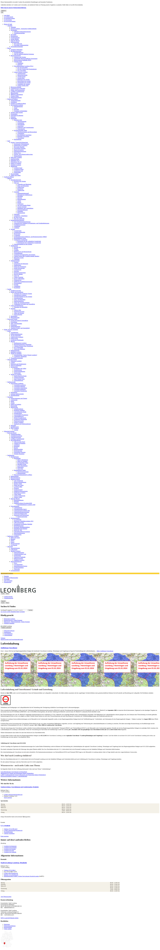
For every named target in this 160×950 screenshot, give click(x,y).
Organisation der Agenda (23, 82)
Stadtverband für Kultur (20, 376)
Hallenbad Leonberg (16, 361)
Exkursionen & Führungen (21, 263)
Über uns (16, 183)
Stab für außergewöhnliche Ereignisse (24, 54)
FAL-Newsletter (21, 70)
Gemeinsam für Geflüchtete (18, 88)
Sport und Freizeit (12, 359)
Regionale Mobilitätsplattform (22, 527)
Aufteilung (17, 445)
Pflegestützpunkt (15, 317)
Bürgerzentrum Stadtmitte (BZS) (22, 60)
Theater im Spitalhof (16, 353)
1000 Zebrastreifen (19, 522)
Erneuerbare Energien (20, 148)
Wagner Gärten (18, 497)
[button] (6, 700)
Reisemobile (14, 406)
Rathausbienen (18, 156)
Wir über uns (17, 247)
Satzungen (17, 214)
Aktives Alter (17, 310)
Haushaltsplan (17, 139)
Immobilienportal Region (20, 566)
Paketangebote (21, 212)
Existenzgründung (19, 567)
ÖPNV (12, 540)
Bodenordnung (15, 476)
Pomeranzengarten (19, 421)
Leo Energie (14, 545)
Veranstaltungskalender (17, 46)
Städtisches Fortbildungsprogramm (23, 281)
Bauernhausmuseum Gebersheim (22, 344)
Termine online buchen (17, 112)
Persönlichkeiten (15, 395)
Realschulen (17, 233)
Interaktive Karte (21, 464)
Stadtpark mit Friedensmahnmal (22, 424)
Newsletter (13, 34)
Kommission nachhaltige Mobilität (23, 524)
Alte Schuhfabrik (18, 480)
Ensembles (20, 211)
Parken (12, 542)
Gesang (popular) (21, 206)
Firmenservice (17, 280)
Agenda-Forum (21, 76)
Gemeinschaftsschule (19, 232)
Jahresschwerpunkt (22, 75)
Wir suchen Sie (18, 43)
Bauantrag (16, 446)
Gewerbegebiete (18, 564)
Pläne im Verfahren (22, 461)
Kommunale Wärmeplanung (21, 144)
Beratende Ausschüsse (23, 136)
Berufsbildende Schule (20, 238)
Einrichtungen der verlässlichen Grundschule (29, 242)
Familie (9, 289)
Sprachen (16, 271)
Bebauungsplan (21, 473)
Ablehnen (3, 10)
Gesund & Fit (17, 269)
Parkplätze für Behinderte (20, 307)
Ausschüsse (20, 126)
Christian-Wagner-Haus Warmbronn (23, 346)
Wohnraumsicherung (16, 97)
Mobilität (16, 501)
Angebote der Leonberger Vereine (23, 293)
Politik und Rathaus (12, 99)
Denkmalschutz (18, 451)
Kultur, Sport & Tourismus (11, 329)
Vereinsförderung (18, 380)
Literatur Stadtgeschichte (17, 394)
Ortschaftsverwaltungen (17, 115)
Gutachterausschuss (16, 437)
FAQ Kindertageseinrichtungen (22, 221)
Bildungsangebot (18, 558)
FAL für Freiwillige (22, 67)
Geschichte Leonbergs (20, 385)
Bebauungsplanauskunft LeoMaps (23, 474)
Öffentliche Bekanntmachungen (22, 31)
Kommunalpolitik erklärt (20, 130)
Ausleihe (16, 250)
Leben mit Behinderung (17, 305)
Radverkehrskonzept (19, 533)
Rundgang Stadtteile (19, 410)
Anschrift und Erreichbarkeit (11, 639)
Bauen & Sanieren (19, 150)
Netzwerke (17, 569)
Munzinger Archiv (19, 257)
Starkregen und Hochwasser (21, 515)
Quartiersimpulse (15, 37)
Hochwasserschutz (22, 516)
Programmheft (18, 283)
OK (2, 12)
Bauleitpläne (17, 458)
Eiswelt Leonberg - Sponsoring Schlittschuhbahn (23, 28)
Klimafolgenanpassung (20, 151)
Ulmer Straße (17, 494)
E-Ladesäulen (17, 519)
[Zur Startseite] (36, 592)
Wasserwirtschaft (15, 543)
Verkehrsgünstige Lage (20, 554)
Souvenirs (13, 425)
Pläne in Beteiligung (22, 459)
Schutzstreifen (17, 534)
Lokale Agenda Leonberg (21, 72)
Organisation (14, 114)
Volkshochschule (15, 260)
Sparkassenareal (18, 489)
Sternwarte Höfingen (19, 349)
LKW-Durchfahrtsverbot (20, 513)
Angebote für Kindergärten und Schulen (24, 254)
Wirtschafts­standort (19, 552)
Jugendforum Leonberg (20, 295)
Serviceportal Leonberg (17, 105)
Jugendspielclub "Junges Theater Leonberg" (25, 355)
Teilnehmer (20, 63)
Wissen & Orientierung (20, 266)
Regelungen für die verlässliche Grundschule (29, 241)
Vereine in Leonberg (16, 374)
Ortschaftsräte (21, 124)
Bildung (9, 178)
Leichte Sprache (8, 596)
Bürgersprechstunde (16, 87)
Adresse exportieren (9, 833)
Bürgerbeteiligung (15, 477)
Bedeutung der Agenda (23, 79)
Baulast (16, 448)
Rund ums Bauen (11, 433)
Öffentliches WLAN (16, 162)
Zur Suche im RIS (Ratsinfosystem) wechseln (13, 611)
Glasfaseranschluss (16, 434)
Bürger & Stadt (8, 24)
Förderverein (20, 187)
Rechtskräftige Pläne (22, 462)
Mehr (105, 651)
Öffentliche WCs (15, 160)
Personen (16, 109)
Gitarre (19, 201)
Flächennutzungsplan (22, 471)
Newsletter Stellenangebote (21, 45)
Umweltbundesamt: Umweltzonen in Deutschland (14, 772)
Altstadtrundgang (18, 409)
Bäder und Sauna (15, 537)
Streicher (19, 198)
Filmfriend (17, 259)
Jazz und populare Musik (23, 205)
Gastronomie (14, 400)
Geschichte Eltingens (19, 386)
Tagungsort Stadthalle (19, 557)
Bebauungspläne (18, 449)
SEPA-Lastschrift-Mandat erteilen (9, 918)
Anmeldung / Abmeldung (20, 215)
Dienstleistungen (18, 106)
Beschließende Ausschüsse (24, 135)
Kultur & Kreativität (19, 268)
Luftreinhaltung (18, 507)
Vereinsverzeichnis (19, 377)
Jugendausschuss (18, 298)
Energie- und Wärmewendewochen (23, 154)
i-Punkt (12, 403)
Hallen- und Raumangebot (18, 90)
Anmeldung (17, 226)
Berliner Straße (18, 483)
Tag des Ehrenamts (16, 335)
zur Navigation (8, 20)
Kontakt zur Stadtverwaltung (18, 103)
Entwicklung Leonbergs (17, 383)
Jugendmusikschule (16, 180)
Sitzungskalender (21, 121)
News (15, 563)
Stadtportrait (14, 166)
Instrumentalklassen (22, 209)
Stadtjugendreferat (19, 301)
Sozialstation (14, 316)
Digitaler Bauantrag (19, 453)
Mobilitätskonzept (18, 525)
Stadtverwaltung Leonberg (14, 863)
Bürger (9, 48)
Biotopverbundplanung (20, 482)
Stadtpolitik (14, 118)
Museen (13, 341)
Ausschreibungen (15, 548)
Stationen (19, 64)
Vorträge (16, 262)
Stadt (8, 141)
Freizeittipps (14, 322)
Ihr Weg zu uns (18, 217)
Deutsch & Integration (20, 272)
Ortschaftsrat (20, 138)
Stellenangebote (15, 42)
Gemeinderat (20, 123)
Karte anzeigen (8, 797)
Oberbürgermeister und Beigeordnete (27, 132)
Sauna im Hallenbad (16, 365)
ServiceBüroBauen (16, 440)
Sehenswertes (14, 407)
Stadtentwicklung (15, 479)
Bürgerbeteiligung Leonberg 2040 (26, 504)
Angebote (16, 192)
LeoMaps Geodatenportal (17, 91)
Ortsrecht (13, 117)
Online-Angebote (18, 277)
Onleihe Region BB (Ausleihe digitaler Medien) (26, 256)
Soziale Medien (15, 39)
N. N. (5, 825)
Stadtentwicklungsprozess (21, 491)
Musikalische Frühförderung (24, 195)
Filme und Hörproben (23, 186)
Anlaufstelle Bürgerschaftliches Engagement (25, 58)
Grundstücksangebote (16, 436)
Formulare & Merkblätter (20, 111)
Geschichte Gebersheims (20, 388)
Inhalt (2, 639)
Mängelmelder (14, 93)
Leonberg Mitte (18, 486)
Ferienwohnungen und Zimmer (19, 398)
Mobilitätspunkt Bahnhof (20, 528)
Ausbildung (14, 102)
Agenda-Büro (21, 78)
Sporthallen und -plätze (20, 368)
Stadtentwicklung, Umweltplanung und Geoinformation (20, 787)
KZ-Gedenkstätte (18, 347)
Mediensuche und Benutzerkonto (22, 251)
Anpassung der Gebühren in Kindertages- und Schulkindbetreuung (31, 223)
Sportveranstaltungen (19, 371)
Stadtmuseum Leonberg (20, 343)
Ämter (15, 108)
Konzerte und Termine (20, 181)
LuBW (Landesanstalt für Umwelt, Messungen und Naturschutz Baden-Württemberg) (23, 775)
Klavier (19, 202)
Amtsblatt (13, 27)
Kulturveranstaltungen (16, 334)
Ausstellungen (14, 332)
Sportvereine (17, 373)
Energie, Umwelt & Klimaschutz (19, 142)
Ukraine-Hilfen (15, 96)
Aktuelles (9, 25)
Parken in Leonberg (16, 163)
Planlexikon (20, 467)
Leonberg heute (18, 168)
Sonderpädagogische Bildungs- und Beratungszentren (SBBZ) (30, 236)
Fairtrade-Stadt (18, 61)
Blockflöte (20, 196)
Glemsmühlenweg (19, 416)
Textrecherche (21, 129)
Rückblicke (20, 189)
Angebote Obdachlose (16, 49)
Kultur (9, 331)
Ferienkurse (14, 325)
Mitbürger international (17, 94)
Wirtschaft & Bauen (9, 431)
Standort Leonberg (15, 551)
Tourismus (10, 397)
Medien (16, 248)
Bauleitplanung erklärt (20, 470)
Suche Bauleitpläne (22, 465)
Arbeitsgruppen (21, 73)
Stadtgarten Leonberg (19, 492)
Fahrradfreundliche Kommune (22, 531)
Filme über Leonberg (16, 157)
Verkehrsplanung (15, 518)
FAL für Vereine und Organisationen (27, 69)
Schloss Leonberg (18, 422)
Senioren (13, 308)
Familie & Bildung (9, 177)
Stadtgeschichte (11, 382)
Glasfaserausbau (15, 159)
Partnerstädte (17, 172)
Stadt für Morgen (15, 40)
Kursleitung (17, 287)
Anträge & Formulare (19, 443)
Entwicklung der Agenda (23, 81)
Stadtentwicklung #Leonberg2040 (23, 503)
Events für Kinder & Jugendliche (19, 320)
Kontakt (16, 284)
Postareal (16, 488)
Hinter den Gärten (19, 485)
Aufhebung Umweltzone (9, 648)
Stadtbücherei (14, 245)
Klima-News (17, 153)
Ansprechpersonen (15, 100)
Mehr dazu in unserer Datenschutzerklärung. (13, 7)
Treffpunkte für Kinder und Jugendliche (24, 304)
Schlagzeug (20, 204)
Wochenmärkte (15, 174)
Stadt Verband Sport (19, 379)
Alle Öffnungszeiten (6, 896)
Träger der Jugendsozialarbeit (21, 302)
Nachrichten (14, 30)
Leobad (13, 362)
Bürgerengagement (16, 55)
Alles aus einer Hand (19, 442)
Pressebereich (14, 36)
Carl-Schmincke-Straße (20, 412)
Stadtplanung (10, 455)
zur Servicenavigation (9, 21)
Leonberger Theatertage (20, 356)
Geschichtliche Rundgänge (21, 415)
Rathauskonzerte (15, 350)
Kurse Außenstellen (19, 278)
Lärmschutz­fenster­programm (21, 512)
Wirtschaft (10, 546)
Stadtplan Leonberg (16, 165)
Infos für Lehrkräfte (19, 218)
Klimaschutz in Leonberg (20, 145)
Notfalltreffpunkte (18, 52)
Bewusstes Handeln (19, 147)
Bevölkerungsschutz (16, 51)
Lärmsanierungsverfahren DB (22, 510)
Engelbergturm (18, 413)
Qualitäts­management (19, 224)
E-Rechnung (14, 549)
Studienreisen (17, 265)
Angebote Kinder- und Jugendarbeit (20, 328)
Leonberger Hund (18, 169)
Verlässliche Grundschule (20, 239)
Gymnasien (17, 235)
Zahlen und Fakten (16, 175)
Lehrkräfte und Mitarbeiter (24, 184)
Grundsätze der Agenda (23, 84)
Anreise (16, 430)
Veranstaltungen (18, 253)
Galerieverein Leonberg (17, 337)
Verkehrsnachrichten (19, 33)
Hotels (12, 401)
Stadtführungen (15, 427)
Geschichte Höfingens (20, 389)
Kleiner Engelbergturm (20, 418)
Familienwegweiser (16, 290)
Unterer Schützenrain (19, 495)
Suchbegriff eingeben (6, 610)
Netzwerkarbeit (18, 314)
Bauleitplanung (15, 456)
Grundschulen (17, 230)
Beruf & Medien (18, 274)
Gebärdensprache (8, 598)
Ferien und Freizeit (12, 319)
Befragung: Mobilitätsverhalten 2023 (23, 521)
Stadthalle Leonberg (16, 352)
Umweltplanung (15, 506)
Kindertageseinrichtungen (17, 220)
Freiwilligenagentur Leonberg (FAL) (23, 66)
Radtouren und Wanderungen (18, 364)
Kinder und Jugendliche (17, 292)
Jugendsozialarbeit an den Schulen (23, 244)
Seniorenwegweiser (19, 311)
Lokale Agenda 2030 (22, 85)
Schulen (13, 229)
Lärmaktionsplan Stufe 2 (20, 509)
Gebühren (16, 227)
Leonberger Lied (18, 171)
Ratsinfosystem (18, 120)
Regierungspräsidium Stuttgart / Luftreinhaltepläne (14, 776)
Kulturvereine (14, 338)
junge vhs (16, 275)
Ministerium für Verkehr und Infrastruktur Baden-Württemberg (17, 773)
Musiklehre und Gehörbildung (25, 208)
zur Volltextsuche (8, 17)
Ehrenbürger (14, 392)
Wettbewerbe (20, 190)
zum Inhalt (7, 15)
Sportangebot (14, 367)
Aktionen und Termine (20, 57)
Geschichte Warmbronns (20, 391)
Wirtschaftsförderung (16, 561)
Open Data (20, 468)
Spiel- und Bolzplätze (19, 299)
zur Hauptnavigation (9, 18)
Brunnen (13, 539)
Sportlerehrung (18, 370)
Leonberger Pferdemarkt (17, 340)
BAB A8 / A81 (18, 530)
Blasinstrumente (21, 199)
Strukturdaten (17, 555)
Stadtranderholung (15, 326)
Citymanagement (15, 570)
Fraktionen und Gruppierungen (25, 127)
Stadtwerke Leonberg (13, 536)
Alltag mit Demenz (19, 313)
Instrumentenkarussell (23, 193)
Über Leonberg (15, 428)
